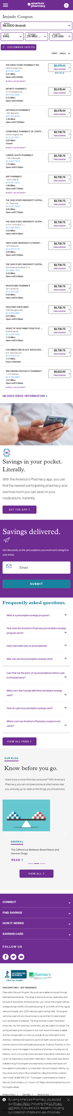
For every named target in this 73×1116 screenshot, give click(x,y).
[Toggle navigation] (5, 6)
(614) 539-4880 (13, 313)
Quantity (57, 34)
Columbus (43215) (21, 47)
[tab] (36, 615)
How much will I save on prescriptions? (27, 646)
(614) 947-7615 (13, 161)
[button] (36, 26)
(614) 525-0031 (13, 292)
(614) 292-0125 (13, 249)
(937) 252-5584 (13, 95)
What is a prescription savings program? (28, 615)
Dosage (31, 34)
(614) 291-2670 (13, 183)
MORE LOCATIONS (15, 81)
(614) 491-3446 (13, 71)
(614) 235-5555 (13, 334)
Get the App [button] (18, 510)
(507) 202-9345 (13, 116)
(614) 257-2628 (13, 206)
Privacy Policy (21, 1103)
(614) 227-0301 (13, 137)
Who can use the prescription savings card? (30, 659)
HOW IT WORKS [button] (13, 923)
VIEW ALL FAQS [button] (18, 741)
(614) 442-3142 (13, 356)
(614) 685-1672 (13, 270)
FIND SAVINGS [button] (12, 912)
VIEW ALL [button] (35, 874)
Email (24, 567)
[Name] (6, 957)
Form (6, 34)
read (16, 860)
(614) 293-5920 (13, 228)
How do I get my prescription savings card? (30, 708)
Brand (7, 23)
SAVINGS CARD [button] (13, 933)
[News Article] (26, 815)
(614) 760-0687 (13, 377)
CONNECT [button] (9, 902)
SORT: (54, 53)
